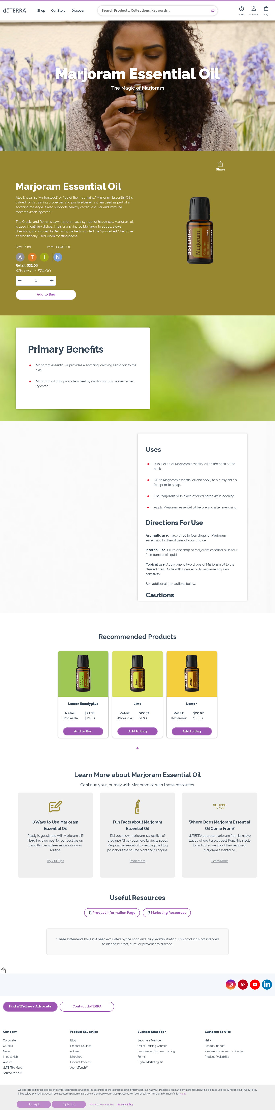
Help (208, 1040)
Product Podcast (80, 1062)
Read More (137, 861)
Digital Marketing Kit (150, 1062)
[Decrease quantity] (20, 280)
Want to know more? (102, 1104)
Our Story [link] (58, 10)
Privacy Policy (125, 1104)
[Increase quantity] (52, 280)
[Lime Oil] (137, 674)
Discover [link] (78, 10)
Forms (141, 1056)
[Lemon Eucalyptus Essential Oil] (83, 674)
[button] (20, 257)
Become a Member (150, 1040)
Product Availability (217, 1056)
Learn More (219, 861)
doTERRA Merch (13, 1067)
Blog (73, 1040)
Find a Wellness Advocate (30, 1006)
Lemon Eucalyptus (83, 704)
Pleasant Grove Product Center (224, 1051)
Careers (8, 1045)
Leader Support (215, 1045)
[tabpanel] (83, 694)
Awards (7, 1062)
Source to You (12, 1073)
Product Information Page (114, 913)
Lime (137, 704)
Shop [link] (41, 10)
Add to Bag (46, 294)
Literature (76, 1056)
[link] (242, 10)
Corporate (9, 1040)
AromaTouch (79, 1067)
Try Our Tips (55, 861)
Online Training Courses (152, 1045)
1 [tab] (137, 748)
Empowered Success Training (156, 1051)
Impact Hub (10, 1056)
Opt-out (69, 1104)
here (183, 1093)
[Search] (213, 11)
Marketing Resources (168, 913)
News (6, 1051)
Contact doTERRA (86, 1006)
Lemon (191, 704)
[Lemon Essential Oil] (192, 674)
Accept (34, 1104)
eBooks (74, 1051)
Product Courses (80, 1045)
